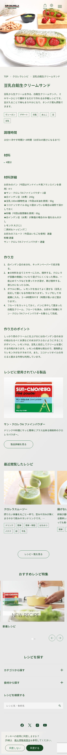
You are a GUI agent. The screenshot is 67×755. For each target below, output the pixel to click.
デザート (24, 114)
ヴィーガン (10, 114)
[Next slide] (60, 638)
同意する (34, 748)
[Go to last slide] (52, 638)
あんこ (44, 114)
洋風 (35, 114)
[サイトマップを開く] (60, 6)
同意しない (15, 748)
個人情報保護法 (22, 740)
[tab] (32, 639)
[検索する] (60, 706)
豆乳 (7, 120)
